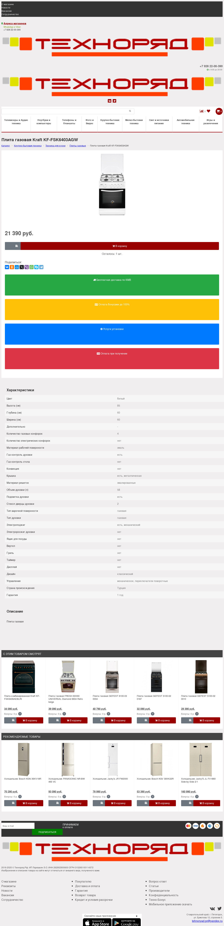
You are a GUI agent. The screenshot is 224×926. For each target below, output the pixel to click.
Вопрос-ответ (158, 881)
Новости (5, 7)
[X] (22, 267)
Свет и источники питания (159, 121)
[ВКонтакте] (7, 267)
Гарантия (81, 890)
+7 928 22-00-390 (211, 66)
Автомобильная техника (185, 121)
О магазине (7, 4)
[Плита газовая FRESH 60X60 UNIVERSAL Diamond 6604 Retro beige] (68, 676)
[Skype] (36, 267)
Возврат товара (85, 895)
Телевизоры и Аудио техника (16, 121)
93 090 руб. (55, 791)
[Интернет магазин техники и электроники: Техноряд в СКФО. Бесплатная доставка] (112, 44)
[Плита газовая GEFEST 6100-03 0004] (112, 676)
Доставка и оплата (87, 886)
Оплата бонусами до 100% (114, 304)
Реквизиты (8, 886)
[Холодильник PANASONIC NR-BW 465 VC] (68, 759)
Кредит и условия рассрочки (94, 900)
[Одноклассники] (12, 267)
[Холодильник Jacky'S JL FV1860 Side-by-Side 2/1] (200, 759)
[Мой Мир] (17, 267)
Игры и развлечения (211, 121)
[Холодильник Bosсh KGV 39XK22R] (156, 759)
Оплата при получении (113, 353)
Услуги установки (113, 329)
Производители (159, 890)
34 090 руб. (11, 709)
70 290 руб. (11, 791)
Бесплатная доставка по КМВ (113, 279)
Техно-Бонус (157, 900)
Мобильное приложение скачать (170, 904)
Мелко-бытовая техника (134, 121)
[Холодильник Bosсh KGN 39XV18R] (23, 759)
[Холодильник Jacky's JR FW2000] (112, 759)
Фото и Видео (90, 121)
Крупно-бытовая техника (109, 121)
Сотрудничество (10, 14)
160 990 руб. (188, 791)
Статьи (154, 886)
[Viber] (26, 267)
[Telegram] (41, 267)
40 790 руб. (99, 709)
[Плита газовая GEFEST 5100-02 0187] (156, 676)
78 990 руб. (99, 791)
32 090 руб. (143, 709)
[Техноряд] (112, 84)
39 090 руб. (55, 709)
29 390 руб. (188, 709)
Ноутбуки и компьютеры (44, 121)
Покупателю (83, 881)
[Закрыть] (135, 918)
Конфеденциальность (163, 895)
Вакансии (6, 10)
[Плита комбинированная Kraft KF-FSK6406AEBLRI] (23, 676)
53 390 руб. (143, 791)
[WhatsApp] (31, 267)
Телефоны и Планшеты (69, 121)
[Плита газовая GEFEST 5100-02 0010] (200, 676)
